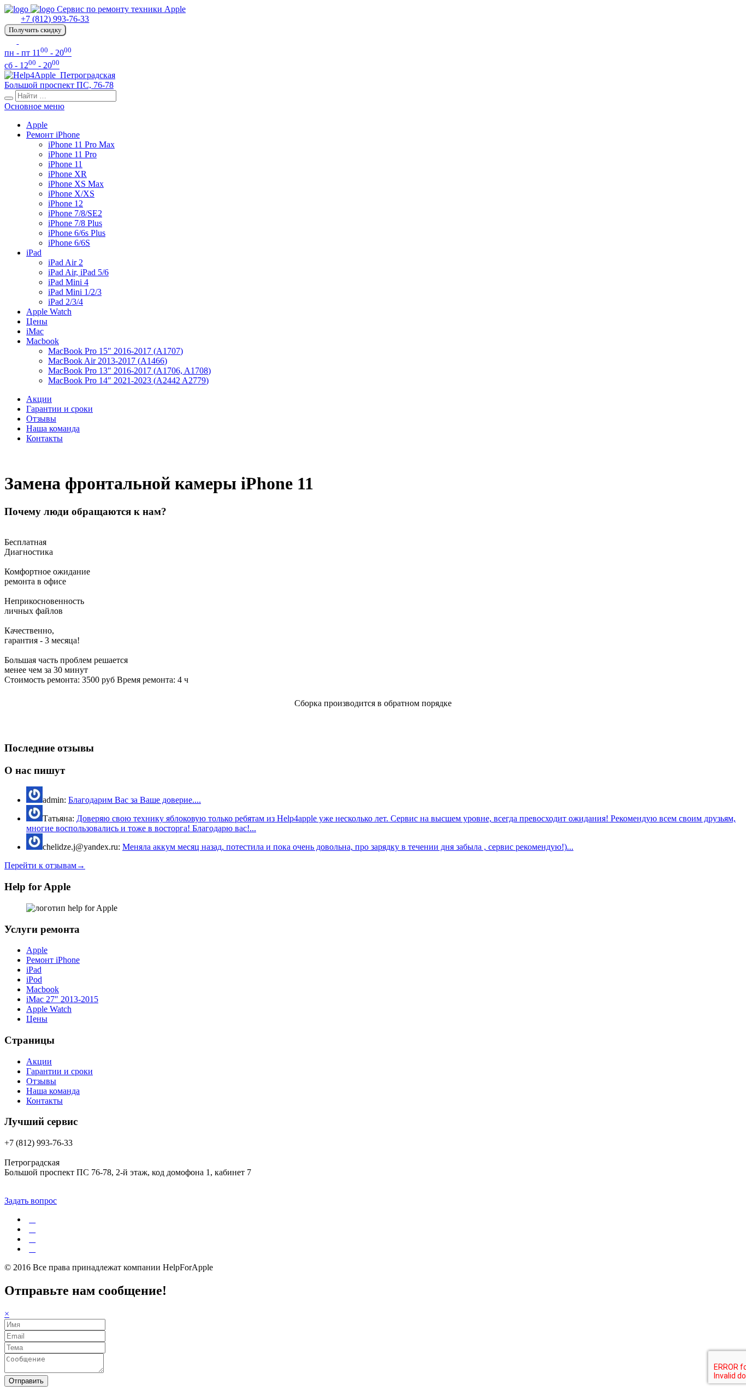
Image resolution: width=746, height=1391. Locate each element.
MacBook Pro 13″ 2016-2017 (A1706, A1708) (129, 370)
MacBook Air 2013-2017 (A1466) (107, 360)
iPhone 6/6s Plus (76, 233)
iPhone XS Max (76, 183)
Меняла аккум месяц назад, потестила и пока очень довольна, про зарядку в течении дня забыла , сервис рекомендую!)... (347, 846)
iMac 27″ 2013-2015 (62, 999)
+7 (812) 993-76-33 (55, 18)
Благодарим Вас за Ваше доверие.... (134, 799)
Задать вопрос (30, 1200)
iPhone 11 (65, 164)
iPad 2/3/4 (65, 301)
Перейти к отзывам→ (44, 865)
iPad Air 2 (65, 262)
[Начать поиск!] (8, 98)
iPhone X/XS (71, 193)
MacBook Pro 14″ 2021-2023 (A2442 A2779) (128, 380)
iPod (34, 979)
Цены (37, 321)
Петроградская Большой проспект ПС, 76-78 (59, 80)
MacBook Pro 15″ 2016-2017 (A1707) (115, 351)
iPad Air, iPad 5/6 (78, 272)
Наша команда (53, 428)
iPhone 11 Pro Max (81, 144)
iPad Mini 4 (68, 282)
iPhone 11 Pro (72, 154)
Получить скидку (35, 30)
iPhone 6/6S (69, 242)
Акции (39, 399)
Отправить (26, 1381)
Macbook (42, 341)
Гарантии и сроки (59, 408)
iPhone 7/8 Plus (75, 223)
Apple (37, 124)
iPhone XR (67, 174)
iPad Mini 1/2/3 (75, 292)
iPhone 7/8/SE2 (75, 213)
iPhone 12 (65, 203)
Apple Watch (49, 311)
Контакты (44, 438)
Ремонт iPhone (53, 134)
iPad (34, 252)
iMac (35, 331)
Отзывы (41, 418)
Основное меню (34, 106)
